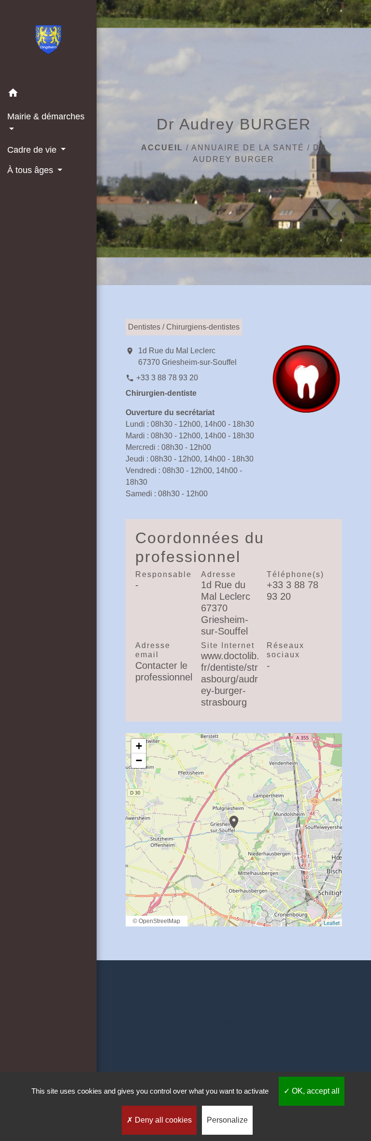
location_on (229, 817)
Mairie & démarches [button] (46, 116)
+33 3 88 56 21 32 (234, 1033)
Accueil (162, 148)
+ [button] (139, 746)
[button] (48, 94)
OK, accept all (315, 1091)
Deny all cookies (162, 1120)
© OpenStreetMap (156, 921)
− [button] (139, 760)
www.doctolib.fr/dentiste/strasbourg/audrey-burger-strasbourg (230, 679)
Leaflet (332, 922)
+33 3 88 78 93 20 (167, 378)
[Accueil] (48, 41)
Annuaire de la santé (247, 148)
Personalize (227, 1120)
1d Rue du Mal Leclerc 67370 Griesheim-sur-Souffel (187, 356)
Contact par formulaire (233, 1048)
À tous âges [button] (31, 170)
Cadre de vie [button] (33, 150)
